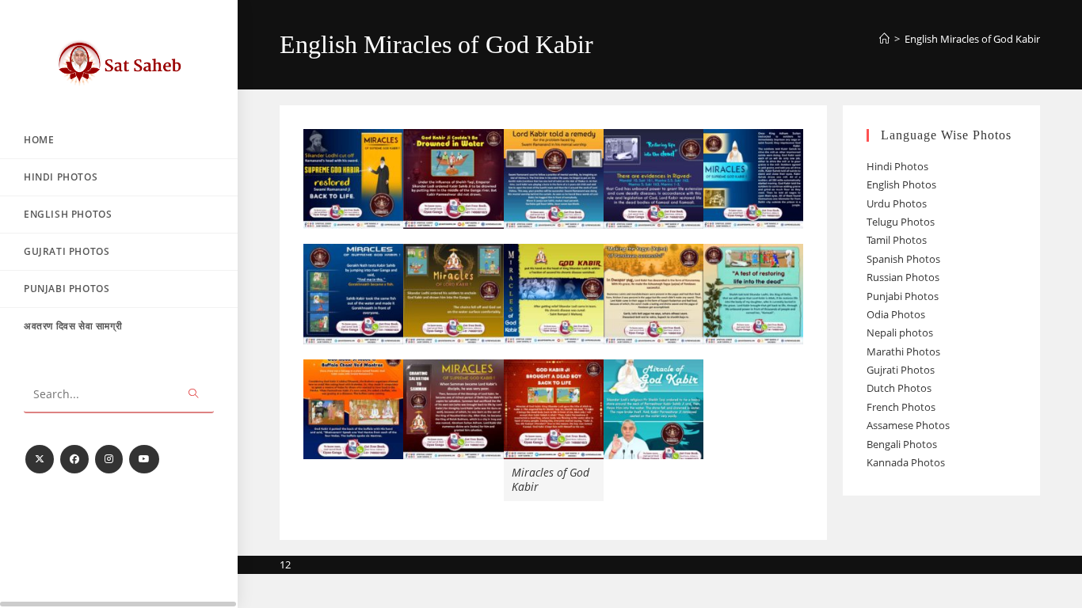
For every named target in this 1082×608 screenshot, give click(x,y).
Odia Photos (896, 314)
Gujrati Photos (901, 370)
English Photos (901, 184)
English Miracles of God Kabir (972, 39)
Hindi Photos (897, 166)
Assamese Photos (908, 425)
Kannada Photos (906, 462)
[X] (39, 459)
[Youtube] (144, 459)
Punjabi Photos (903, 296)
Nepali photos (900, 332)
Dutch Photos (899, 388)
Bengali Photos (902, 444)
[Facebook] (74, 459)
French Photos (901, 407)
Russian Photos (903, 277)
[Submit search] (194, 394)
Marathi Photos (903, 351)
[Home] (884, 39)
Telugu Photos (901, 222)
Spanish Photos (903, 259)
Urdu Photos (897, 203)
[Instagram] (109, 459)
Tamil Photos (897, 240)
